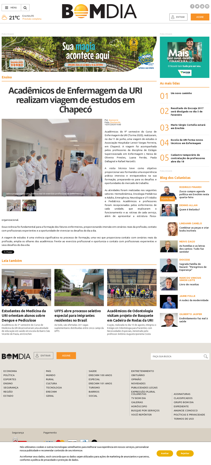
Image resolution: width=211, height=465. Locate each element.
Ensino (8, 383)
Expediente (181, 406)
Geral (50, 395)
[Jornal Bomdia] (99, 11)
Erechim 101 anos (100, 383)
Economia (10, 371)
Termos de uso (184, 418)
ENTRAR (45, 355)
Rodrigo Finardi (190, 187)
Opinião (136, 379)
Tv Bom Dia (138, 398)
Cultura (51, 383)
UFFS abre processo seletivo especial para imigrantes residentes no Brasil (77, 315)
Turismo (94, 387)
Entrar (180, 17)
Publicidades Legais (144, 387)
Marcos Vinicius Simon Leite (190, 279)
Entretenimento (142, 371)
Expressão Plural (143, 391)
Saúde (93, 371)
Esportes (9, 379)
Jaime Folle (187, 296)
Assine (200, 17)
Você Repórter (141, 414)
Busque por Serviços (145, 410)
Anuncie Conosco (186, 410)
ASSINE (66, 355)
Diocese (184, 259)
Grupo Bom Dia (184, 402)
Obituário (138, 375)
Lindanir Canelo (190, 223)
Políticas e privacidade (189, 414)
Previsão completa (31, 18)
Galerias (137, 402)
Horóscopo (139, 406)
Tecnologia (54, 387)
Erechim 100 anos (100, 375)
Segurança (10, 387)
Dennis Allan (188, 205)
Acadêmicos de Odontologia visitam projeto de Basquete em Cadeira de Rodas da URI (130, 315)
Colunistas (138, 394)
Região (8, 391)
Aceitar (165, 453)
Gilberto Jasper (190, 314)
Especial (94, 379)
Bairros (94, 391)
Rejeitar (185, 453)
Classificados (183, 398)
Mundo (50, 375)
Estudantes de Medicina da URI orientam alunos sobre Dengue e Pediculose (24, 315)
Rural (50, 379)
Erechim (51, 391)
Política (9, 375)
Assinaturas (182, 394)
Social (93, 395)
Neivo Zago (187, 241)
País (48, 371)
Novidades (138, 383)
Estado (8, 395)
